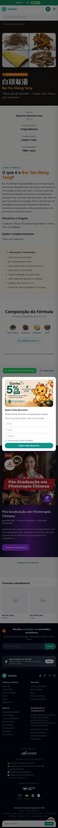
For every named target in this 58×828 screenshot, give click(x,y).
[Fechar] (53, 380)
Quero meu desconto (29, 445)
